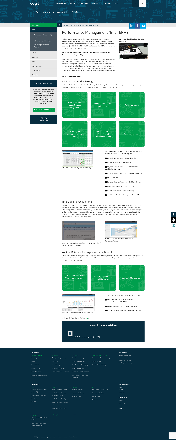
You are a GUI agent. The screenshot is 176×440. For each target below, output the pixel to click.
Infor (72, 25)
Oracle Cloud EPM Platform (59, 389)
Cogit (120, 387)
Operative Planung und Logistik (100, 355)
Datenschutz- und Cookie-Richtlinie (68, 437)
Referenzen (95, 3)
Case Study (122, 403)
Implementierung (123, 358)
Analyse (33, 361)
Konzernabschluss (77, 355)
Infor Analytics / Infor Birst (42, 41)
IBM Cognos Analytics (98, 393)
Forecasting (55, 361)
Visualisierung (35, 365)
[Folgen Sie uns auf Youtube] (143, 26)
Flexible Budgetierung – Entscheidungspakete (122, 306)
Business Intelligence (37, 355)
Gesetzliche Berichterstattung (80, 372)
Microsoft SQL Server (78, 393)
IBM (33, 62)
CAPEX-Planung (112, 178)
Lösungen (73, 3)
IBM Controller (96, 396)
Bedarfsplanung (96, 361)
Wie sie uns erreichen (43, 110)
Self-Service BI (35, 368)
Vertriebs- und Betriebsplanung (101, 358)
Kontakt (116, 3)
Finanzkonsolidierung (78, 358)
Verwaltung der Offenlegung (80, 365)
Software (106, 3)
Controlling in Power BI (58, 368)
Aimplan (35, 75)
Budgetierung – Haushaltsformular (119, 162)
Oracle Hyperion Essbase (59, 408)
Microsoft (35, 57)
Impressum (122, 392)
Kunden (121, 400)
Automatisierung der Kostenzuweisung (120, 191)
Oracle (34, 53)
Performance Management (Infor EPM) (44, 36)
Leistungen (84, 3)
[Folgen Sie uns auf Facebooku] (137, 26)
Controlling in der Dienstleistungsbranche (121, 158)
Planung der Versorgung (99, 365)
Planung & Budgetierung (58, 358)
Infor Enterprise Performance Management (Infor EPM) (84, 337)
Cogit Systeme (37, 66)
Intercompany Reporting (78, 361)
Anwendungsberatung (125, 355)
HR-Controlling (56, 365)
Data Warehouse (36, 372)
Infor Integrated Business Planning (42, 46)
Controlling (55, 355)
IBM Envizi (95, 400)
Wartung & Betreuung (125, 360)
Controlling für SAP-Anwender (60, 372)
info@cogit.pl (43, 118)
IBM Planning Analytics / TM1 (100, 389)
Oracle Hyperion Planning (59, 399)
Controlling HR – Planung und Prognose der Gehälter (125, 173)
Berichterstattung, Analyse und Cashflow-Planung (124, 182)
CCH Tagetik (36, 70)
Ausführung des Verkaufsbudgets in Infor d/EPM (123, 195)
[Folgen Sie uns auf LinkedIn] (132, 26)
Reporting (34, 358)
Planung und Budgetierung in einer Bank (121, 186)
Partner (121, 389)
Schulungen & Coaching (125, 363)
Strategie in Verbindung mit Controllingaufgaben (124, 311)
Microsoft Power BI (77, 389)
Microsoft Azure (76, 396)
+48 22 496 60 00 (44, 121)
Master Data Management (39, 375)
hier (87, 318)
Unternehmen (61, 3)
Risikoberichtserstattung (79, 368)
